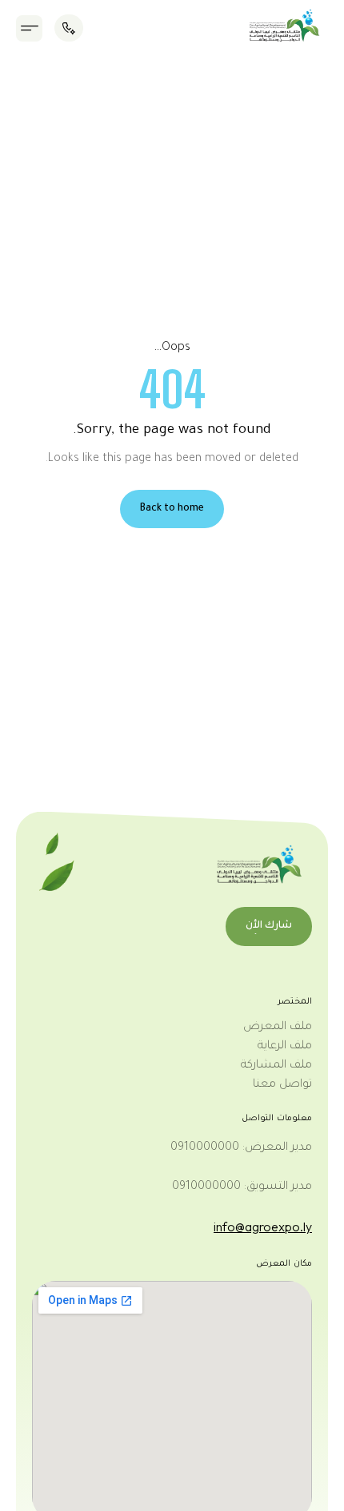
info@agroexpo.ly (263, 1227)
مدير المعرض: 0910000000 (241, 1148)
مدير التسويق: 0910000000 (242, 1187)
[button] (29, 28)
